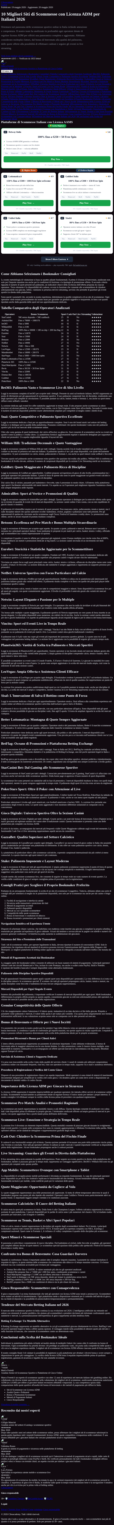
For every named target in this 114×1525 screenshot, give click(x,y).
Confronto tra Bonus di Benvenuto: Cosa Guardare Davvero (62, 114)
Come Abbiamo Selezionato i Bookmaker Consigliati (25, 74)
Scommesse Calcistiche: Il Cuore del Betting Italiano (40, 111)
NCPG (48, 1498)
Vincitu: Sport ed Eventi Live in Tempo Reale (44, 86)
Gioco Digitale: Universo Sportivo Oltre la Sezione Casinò (34, 96)
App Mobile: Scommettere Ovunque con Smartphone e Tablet (44, 109)
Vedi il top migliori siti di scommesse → (18, 56)
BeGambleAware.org (80, 265)
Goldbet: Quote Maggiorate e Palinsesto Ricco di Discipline (56, 79)
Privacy (4, 1509)
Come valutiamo (35, 1509)
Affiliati (24, 1509)
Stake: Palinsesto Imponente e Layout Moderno (23, 99)
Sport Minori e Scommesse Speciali (17, 114)
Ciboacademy (7, 2)
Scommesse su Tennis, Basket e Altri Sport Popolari (88, 111)
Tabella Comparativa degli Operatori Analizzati (70, 74)
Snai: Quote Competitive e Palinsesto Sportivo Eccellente (62, 76)
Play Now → (57, 159)
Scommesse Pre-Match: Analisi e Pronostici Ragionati (44, 104)
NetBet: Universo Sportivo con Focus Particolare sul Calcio (57, 84)
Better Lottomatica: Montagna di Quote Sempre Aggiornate (42, 91)
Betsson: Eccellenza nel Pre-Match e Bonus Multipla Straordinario (50, 81)
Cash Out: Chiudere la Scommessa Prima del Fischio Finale (40, 106)
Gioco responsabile (51, 1509)
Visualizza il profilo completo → (15, 1404)
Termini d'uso (14, 1509)
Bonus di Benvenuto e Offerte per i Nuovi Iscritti (53, 101)
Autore (4, 5)
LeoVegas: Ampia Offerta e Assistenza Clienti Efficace (41, 89)
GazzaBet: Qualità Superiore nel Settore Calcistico (85, 96)
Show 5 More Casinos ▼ (57, 259)
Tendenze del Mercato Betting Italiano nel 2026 (54, 116)
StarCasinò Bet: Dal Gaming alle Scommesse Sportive (42, 94)
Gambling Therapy (15, 1498)
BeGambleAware (34, 1498)
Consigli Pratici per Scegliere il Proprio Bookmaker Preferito (73, 99)
